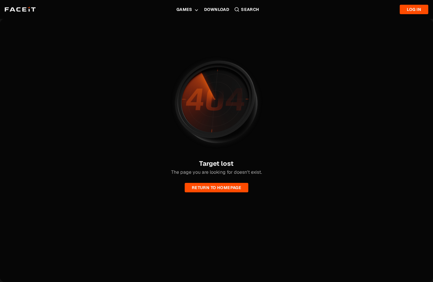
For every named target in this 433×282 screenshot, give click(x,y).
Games (184, 9)
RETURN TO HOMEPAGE (217, 187)
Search (250, 9)
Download (216, 9)
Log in (414, 9)
